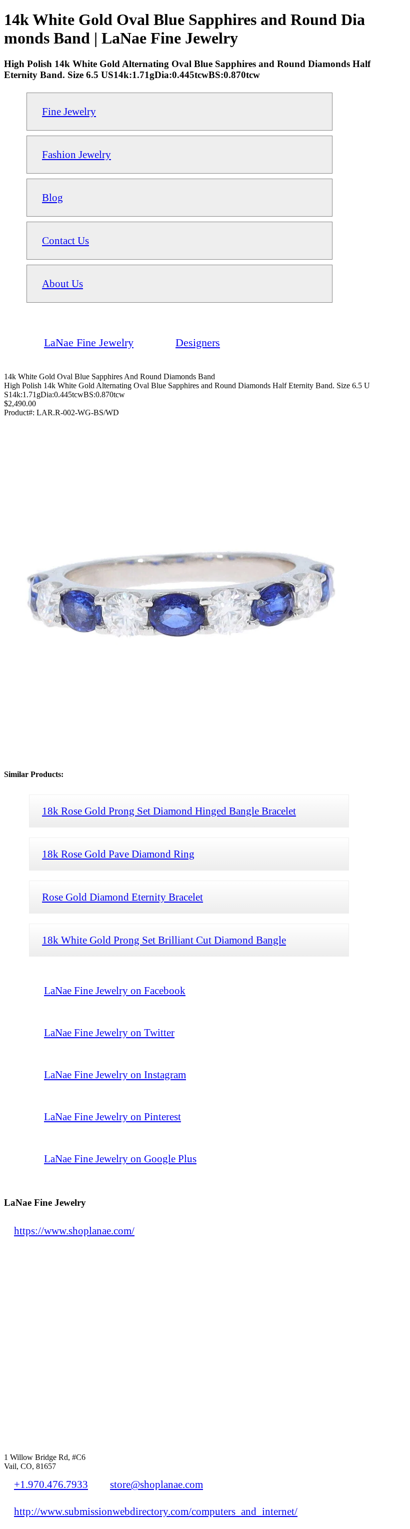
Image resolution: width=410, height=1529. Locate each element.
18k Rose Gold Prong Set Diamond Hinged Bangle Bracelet (169, 811)
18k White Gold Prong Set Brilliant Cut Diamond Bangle (164, 940)
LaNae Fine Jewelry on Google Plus (120, 1158)
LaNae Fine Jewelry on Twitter (109, 1032)
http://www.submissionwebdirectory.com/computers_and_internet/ (156, 1511)
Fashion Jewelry (76, 154)
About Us (62, 283)
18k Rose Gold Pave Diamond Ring (118, 854)
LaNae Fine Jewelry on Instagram (115, 1074)
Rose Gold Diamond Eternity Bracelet (122, 897)
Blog (52, 197)
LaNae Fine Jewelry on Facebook (115, 990)
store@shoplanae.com (156, 1484)
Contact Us (65, 240)
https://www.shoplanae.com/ (74, 1230)
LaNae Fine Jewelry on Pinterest (112, 1116)
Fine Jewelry (69, 111)
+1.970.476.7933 (51, 1484)
